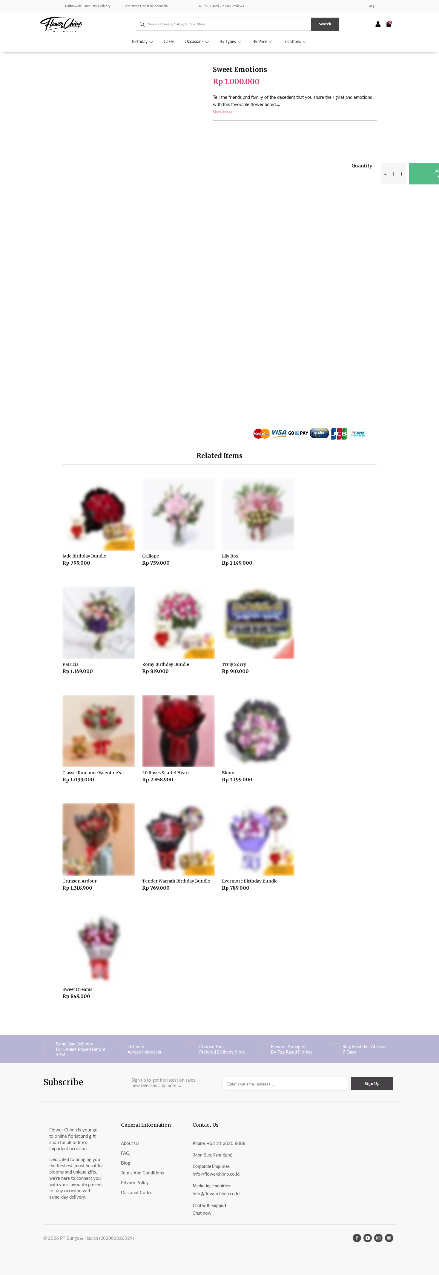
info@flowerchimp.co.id (216, 1174)
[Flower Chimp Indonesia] (88, 23)
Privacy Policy (135, 1182)
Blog (125, 1162)
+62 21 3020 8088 (226, 1143)
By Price (260, 41)
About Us (130, 1143)
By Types (228, 41)
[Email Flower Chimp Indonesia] (389, 1238)
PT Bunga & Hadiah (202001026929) (97, 1238)
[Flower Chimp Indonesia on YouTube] (367, 1238)
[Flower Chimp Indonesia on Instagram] (378, 1238)
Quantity (361, 166)
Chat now (202, 1213)
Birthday (140, 41)
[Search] (139, 24)
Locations (292, 41)
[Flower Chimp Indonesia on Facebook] (357, 1238)
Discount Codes (136, 1192)
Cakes (169, 41)
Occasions (195, 41)
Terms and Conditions (142, 1172)
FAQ (371, 6)
